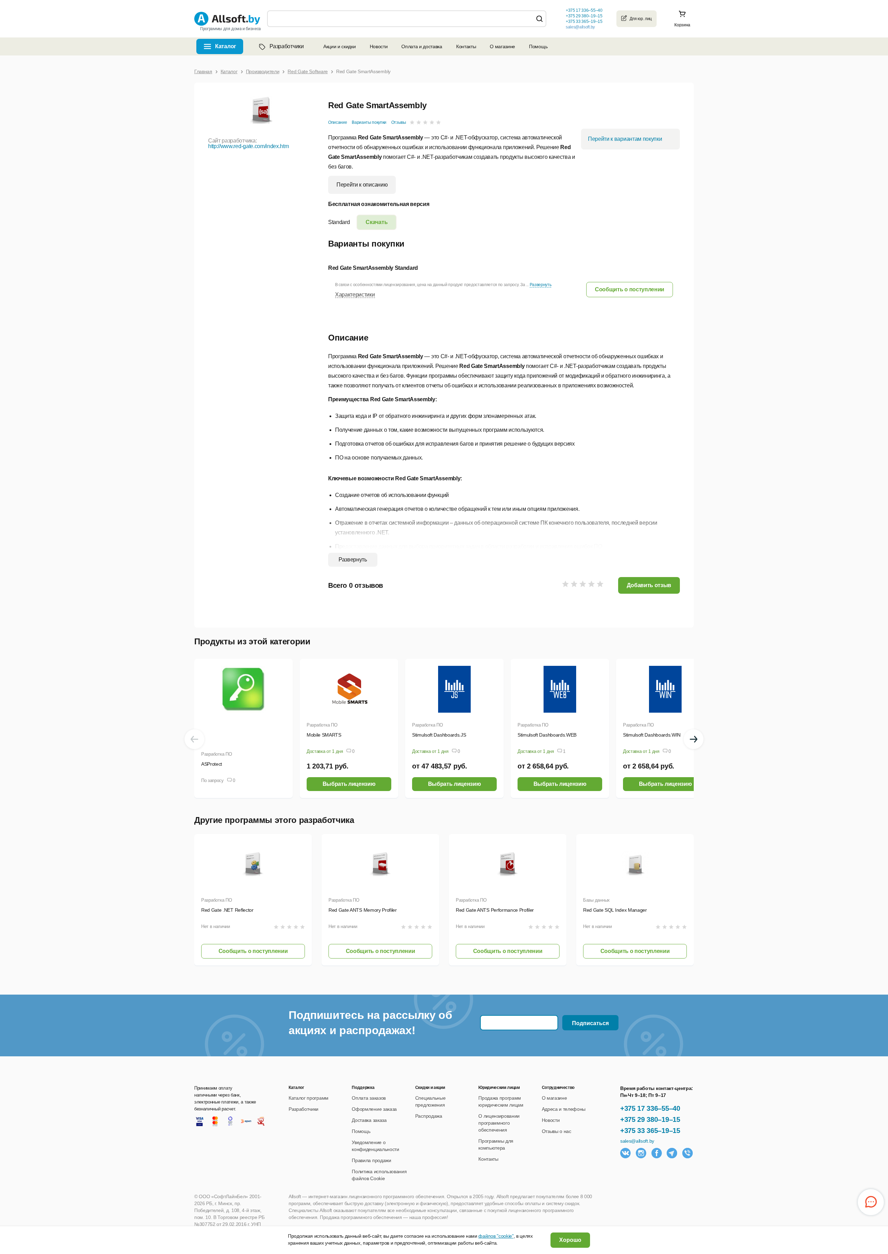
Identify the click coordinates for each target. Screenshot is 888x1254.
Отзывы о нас (556, 1131)
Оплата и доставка (421, 46)
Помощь (538, 46)
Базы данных (596, 900)
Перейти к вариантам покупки (625, 139)
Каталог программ (308, 1098)
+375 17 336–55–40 (650, 1108)
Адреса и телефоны (564, 1109)
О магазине (502, 46)
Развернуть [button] (541, 284)
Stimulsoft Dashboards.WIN (652, 735)
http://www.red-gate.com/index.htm (248, 146)
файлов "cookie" (495, 1236)
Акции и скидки (339, 46)
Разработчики (287, 46)
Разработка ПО (216, 754)
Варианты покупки (369, 122)
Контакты (466, 46)
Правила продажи (371, 1160)
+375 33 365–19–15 (650, 1130)
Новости (379, 46)
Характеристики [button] (355, 295)
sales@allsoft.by (580, 27)
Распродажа (428, 1116)
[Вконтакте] (625, 1153)
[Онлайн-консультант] (871, 1202)
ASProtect (211, 764)
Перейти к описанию (361, 185)
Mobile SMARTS (324, 735)
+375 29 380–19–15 (650, 1119)
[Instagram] (641, 1153)
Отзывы (398, 122)
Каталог (225, 46)
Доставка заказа (369, 1120)
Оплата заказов (369, 1098)
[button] (629, 289)
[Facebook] (656, 1153)
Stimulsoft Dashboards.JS (439, 735)
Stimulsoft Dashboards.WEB (547, 735)
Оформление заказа (374, 1109)
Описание (337, 122)
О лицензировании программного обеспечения (499, 1123)
